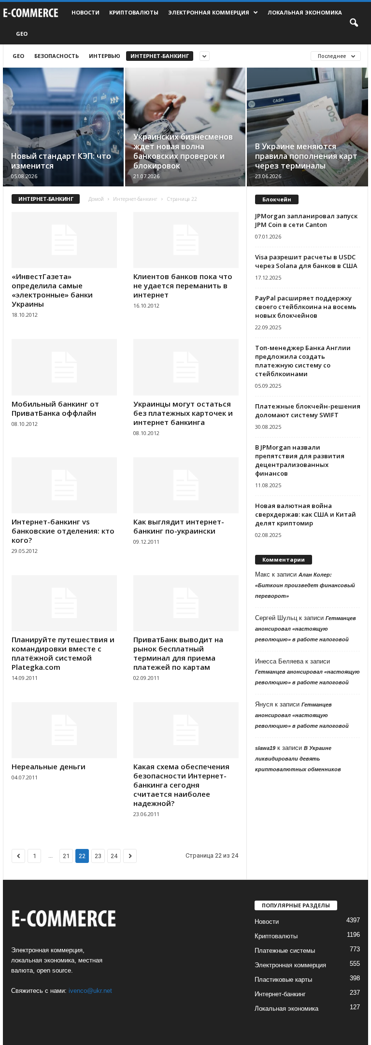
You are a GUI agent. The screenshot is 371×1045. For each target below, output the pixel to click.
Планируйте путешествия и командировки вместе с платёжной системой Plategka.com (63, 653)
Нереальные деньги (49, 766)
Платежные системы (285, 950)
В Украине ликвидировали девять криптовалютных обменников (298, 758)
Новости (85, 12)
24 (114, 856)
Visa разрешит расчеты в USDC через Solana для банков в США (306, 261)
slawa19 (265, 748)
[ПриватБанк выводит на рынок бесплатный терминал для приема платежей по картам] (186, 603)
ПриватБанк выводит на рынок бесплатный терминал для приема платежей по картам (178, 653)
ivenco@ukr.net (90, 990)
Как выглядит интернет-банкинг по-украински (178, 526)
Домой (96, 199)
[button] (353, 23)
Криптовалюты (133, 12)
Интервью (104, 55)
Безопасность (56, 55)
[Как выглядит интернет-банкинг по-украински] (186, 485)
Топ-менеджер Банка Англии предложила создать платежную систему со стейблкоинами (303, 360)
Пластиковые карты (283, 979)
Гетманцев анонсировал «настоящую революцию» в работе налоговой (305, 628)
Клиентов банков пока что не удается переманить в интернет (182, 285)
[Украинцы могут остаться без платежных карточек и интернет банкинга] (186, 367)
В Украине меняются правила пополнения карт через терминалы (306, 156)
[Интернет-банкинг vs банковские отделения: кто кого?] (64, 485)
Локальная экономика (305, 12)
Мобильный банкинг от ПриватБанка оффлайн (55, 408)
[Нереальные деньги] (64, 730)
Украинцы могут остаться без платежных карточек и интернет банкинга (183, 413)
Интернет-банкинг (159, 55)
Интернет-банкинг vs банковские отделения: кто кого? (63, 531)
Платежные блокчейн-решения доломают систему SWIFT (307, 410)
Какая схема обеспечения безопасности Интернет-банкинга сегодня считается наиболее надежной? (181, 785)
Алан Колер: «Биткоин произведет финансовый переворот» (305, 585)
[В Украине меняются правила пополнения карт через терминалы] (307, 139)
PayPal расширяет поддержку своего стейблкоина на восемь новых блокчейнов (306, 307)
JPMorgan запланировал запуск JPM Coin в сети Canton (306, 220)
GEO (22, 33)
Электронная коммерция (208, 12)
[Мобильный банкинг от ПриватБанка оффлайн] (64, 367)
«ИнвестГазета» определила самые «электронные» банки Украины (52, 290)
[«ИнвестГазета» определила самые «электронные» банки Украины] (64, 240)
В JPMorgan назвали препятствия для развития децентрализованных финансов (299, 460)
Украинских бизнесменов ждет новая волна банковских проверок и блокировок (183, 151)
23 (98, 856)
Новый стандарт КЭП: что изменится (61, 161)
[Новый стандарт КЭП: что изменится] (63, 138)
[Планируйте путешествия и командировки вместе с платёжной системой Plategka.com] (64, 603)
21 (66, 856)
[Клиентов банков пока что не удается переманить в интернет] (186, 240)
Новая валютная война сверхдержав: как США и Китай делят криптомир (305, 514)
